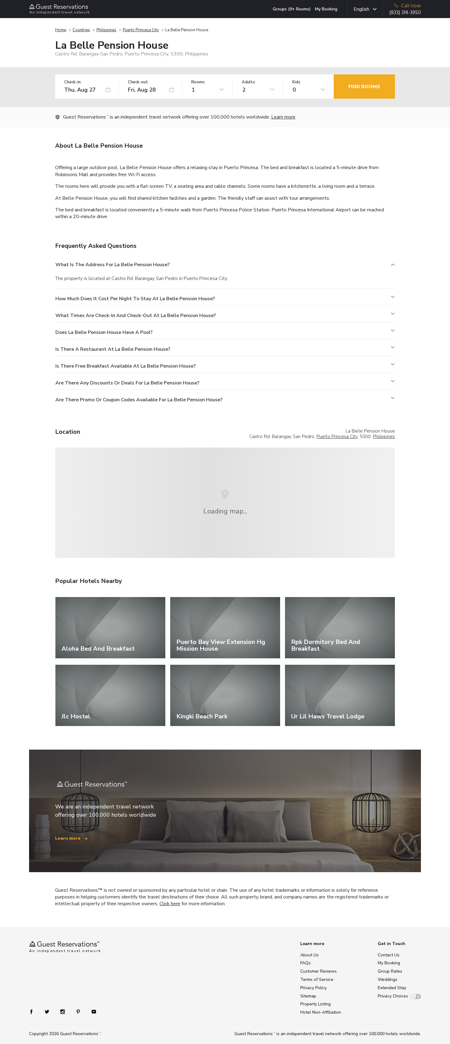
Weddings (387, 979)
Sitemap (308, 996)
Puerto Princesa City (141, 30)
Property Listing (315, 1004)
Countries (81, 30)
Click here (169, 903)
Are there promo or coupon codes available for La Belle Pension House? (139, 399)
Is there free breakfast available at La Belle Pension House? (125, 366)
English (361, 9)
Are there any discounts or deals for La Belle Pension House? (127, 383)
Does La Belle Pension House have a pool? (103, 332)
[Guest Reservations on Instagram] (63, 1011)
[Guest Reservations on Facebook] (34, 1011)
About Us (309, 955)
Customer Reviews (318, 971)
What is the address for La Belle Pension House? (112, 264)
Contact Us (388, 955)
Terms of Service (316, 979)
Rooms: (198, 82)
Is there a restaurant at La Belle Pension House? (112, 349)
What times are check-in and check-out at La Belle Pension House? (135, 315)
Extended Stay (392, 988)
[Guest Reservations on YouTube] (91, 1011)
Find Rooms (364, 86)
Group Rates (390, 971)
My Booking (326, 9)
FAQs (305, 963)
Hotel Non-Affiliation (320, 1012)
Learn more (283, 117)
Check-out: (138, 82)
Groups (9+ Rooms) (292, 9)
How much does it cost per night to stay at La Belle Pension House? (135, 298)
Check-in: (72, 82)
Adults (248, 82)
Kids (296, 82)
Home (60, 30)
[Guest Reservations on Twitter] (47, 1011)
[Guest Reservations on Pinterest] (79, 1011)
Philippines (106, 30)
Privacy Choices (393, 996)
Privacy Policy (313, 988)
